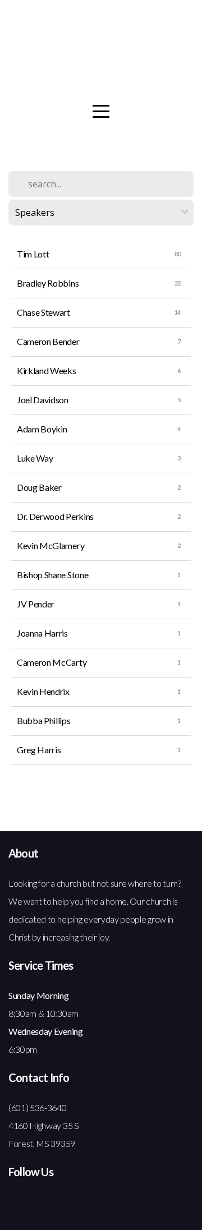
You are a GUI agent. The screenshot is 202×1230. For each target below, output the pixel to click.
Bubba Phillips (44, 720)
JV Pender (35, 603)
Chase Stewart (43, 312)
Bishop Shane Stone (52, 574)
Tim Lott (33, 253)
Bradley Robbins (48, 283)
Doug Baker (39, 487)
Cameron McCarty (51, 662)
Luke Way (35, 458)
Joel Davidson (42, 399)
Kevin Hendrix (43, 691)
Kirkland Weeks (46, 370)
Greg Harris (39, 749)
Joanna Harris (42, 633)
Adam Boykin (42, 428)
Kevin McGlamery (50, 545)
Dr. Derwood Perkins (55, 516)
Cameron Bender (48, 341)
